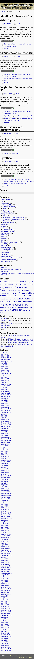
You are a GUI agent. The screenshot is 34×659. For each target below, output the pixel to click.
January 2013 (5, 566)
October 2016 (5, 497)
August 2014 (5, 539)
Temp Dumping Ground (8, 260)
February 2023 (5, 391)
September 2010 (6, 615)
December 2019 (6, 439)
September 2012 (6, 573)
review (8, 304)
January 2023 (5, 393)
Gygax (32, 293)
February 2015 (5, 531)
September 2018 (6, 463)
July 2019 (4, 448)
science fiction (15, 307)
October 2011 (5, 592)
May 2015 (4, 525)
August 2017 (5, 481)
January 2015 (5, 532)
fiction (8, 293)
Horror (5, 208)
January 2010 (5, 629)
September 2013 (6, 555)
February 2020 (5, 437)
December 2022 (6, 395)
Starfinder (4, 254)
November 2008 (6, 651)
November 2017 (6, 476)
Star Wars (6, 310)
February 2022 (5, 407)
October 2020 (5, 426)
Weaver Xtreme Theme (26, 657)
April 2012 (4, 582)
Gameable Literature (7, 231)
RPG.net (3, 327)
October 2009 (5, 635)
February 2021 (5, 421)
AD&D (4, 215)
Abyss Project (5, 199)
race (30, 118)
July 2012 (4, 576)
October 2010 (5, 614)
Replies (6, 48)
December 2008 (6, 649)
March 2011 (5, 605)
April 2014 (4, 545)
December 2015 (6, 513)
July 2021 (4, 414)
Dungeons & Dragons (10, 44)
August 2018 (5, 465)
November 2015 (6, 515)
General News (5, 233)
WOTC (6, 81)
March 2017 (5, 488)
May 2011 (4, 601)
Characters (4, 203)
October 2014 (5, 536)
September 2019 (6, 444)
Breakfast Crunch (8, 249)
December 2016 (6, 493)
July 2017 (4, 483)
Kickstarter (4, 235)
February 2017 (5, 490)
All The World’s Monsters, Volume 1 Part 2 (20, 341)
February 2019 (5, 456)
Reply (6, 186)
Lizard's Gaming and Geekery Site (14, 655)
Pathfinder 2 (6, 221)
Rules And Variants (23, 179)
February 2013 (5, 564)
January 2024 (5, 382)
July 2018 (4, 467)
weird (25, 310)
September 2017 (6, 479)
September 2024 (6, 373)
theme (13, 120)
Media (3, 237)
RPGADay (4, 245)
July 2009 (4, 640)
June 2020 (4, 432)
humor (3, 296)
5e (4, 78)
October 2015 (5, 516)
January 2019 (5, 458)
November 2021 (6, 411)
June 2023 (4, 388)
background (9, 116)
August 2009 (5, 638)
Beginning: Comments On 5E (16, 89)
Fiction (3, 226)
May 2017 (4, 485)
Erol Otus (3, 293)
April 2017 (4, 486)
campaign (17, 116)
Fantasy (5, 228)
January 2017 (5, 492)
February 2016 (5, 509)
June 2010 (4, 621)
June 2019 (4, 449)
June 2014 (4, 543)
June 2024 (4, 375)
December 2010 (6, 610)
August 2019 (5, 446)
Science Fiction (7, 212)
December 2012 (6, 568)
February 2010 (5, 628)
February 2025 (5, 372)
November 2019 (6, 440)
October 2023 (5, 386)
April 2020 (4, 435)
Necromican (8, 299)
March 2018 (5, 471)
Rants (14, 46)
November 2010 (6, 612)
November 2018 (6, 460)
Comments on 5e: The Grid (16, 53)
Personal (26, 78)
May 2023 (4, 389)
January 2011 (5, 608)
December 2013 (6, 552)
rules (8, 307)
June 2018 (4, 469)
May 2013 (4, 561)
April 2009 (4, 643)
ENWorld (4, 318)
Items (4, 251)
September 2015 (6, 518)
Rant (5, 120)
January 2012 (5, 587)
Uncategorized (5, 261)
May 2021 (4, 416)
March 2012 (5, 583)
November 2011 (6, 590)
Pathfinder (29, 299)
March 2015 (5, 529)
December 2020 (6, 423)
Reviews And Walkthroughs (9, 242)
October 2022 (5, 396)
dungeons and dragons (15, 290)
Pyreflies (6, 158)
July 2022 (4, 400)
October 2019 (5, 442)
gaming (20, 118)
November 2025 (6, 359)
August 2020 (5, 430)
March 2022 (5, 405)
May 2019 (4, 451)
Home (3, 11)
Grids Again (7, 20)
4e (4, 181)
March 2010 (5, 626)
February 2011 (5, 606)
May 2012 (4, 580)
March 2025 (5, 370)
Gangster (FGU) (6, 271)
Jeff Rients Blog (6, 320)
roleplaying (17, 304)
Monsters (14, 179)
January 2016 (5, 511)
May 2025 (4, 366)
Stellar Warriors (6, 256)
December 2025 (6, 358)
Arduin (5, 244)
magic (8, 296)
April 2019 (4, 453)
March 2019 (5, 455)
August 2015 (5, 520)
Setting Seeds (5, 252)
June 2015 (4, 523)
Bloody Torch (5, 275)
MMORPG (21, 296)
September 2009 (6, 636)
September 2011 (6, 594)
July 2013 (4, 557)
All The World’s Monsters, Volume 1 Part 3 (20, 339)
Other (4, 210)
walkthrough (16, 310)
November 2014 (6, 534)
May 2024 (4, 377)
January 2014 (5, 550)
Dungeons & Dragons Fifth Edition (13, 217)
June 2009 (4, 642)
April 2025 (4, 368)
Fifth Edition (13, 118)
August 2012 (5, 575)
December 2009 (6, 631)
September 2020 (6, 428)
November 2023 (6, 384)
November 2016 (6, 495)
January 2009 (5, 647)
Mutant (11, 183)
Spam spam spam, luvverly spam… (11, 128)
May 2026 (4, 354)
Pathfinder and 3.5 (8, 222)
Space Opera (25, 307)
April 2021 (4, 418)
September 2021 (6, 412)
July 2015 (4, 522)
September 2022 (6, 398)
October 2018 (5, 462)
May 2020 (4, 433)
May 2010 (4, 622)
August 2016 (5, 501)
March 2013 (5, 562)
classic (21, 284)
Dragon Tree (11, 287)
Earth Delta (7, 179)
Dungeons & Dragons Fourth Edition (14, 219)
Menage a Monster (7, 324)
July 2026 (4, 352)
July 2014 (4, 541)
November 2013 (6, 553)
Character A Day (8, 205)
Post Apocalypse (19, 183)
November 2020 (6, 425)
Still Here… (4, 268)
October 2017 (5, 478)
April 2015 (4, 527)
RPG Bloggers (5, 325)
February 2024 (5, 381)
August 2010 (5, 617)
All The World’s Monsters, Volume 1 (18, 342)
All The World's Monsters (13, 282)
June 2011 (4, 599)
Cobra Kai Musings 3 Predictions (11, 269)
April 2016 (4, 506)
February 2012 (5, 585)
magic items (15, 296)
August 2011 (5, 596)
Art (2, 201)
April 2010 (4, 624)
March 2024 (5, 379)
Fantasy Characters (9, 207)
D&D (7, 78)
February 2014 (5, 548)
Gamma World (18, 181)
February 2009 (5, 645)
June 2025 (4, 365)
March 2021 (5, 419)
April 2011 (4, 603)
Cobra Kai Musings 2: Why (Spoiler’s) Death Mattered (17, 273)
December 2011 (6, 589)
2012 (14, 11)
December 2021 (6, 409)
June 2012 (4, 578)
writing (1, 312)
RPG (30, 78)
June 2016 (4, 502)
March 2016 (5, 508)
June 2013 (4, 559)
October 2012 (5, 571)
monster (25, 181)
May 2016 (4, 504)
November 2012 (6, 569)
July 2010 (4, 619)
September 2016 (6, 499)
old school (18, 298)
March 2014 (5, 546)
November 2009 (6, 633)
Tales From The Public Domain (10, 258)
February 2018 (5, 472)
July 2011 (4, 598)
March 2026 (5, 356)
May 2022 (4, 403)
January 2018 (5, 474)
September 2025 (6, 361)
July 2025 (4, 363)
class (22, 116)
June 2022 (4, 402)
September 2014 (6, 538)
